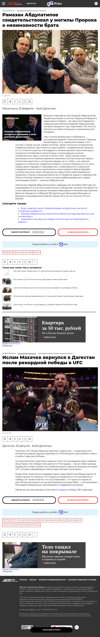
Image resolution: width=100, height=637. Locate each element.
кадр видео (7, 433)
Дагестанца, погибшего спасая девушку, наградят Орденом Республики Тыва (45, 304)
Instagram (6, 95)
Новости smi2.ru (11, 343)
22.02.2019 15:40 (8, 11)
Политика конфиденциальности (52, 580)
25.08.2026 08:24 (9, 353)
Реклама (33, 580)
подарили (63, 490)
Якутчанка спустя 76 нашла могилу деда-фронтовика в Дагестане (40, 279)
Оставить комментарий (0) (78, 232)
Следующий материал (51, 630)
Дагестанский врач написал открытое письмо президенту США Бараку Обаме (45, 288)
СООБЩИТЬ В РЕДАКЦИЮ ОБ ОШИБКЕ (82, 580)
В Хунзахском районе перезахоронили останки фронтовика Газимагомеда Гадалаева (48, 296)
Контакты (23, 580)
